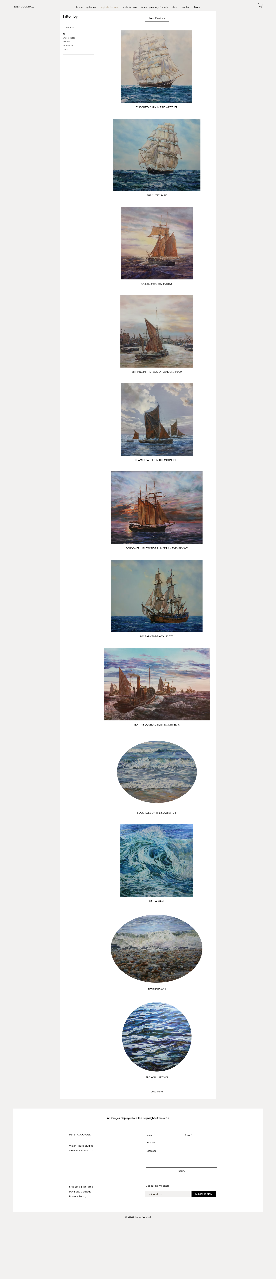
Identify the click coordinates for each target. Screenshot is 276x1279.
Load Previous (157, 18)
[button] (260, 5)
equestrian (68, 45)
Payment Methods (80, 1191)
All (64, 34)
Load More (157, 1091)
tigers (66, 49)
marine (66, 41)
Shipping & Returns (81, 1186)
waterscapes (69, 37)
